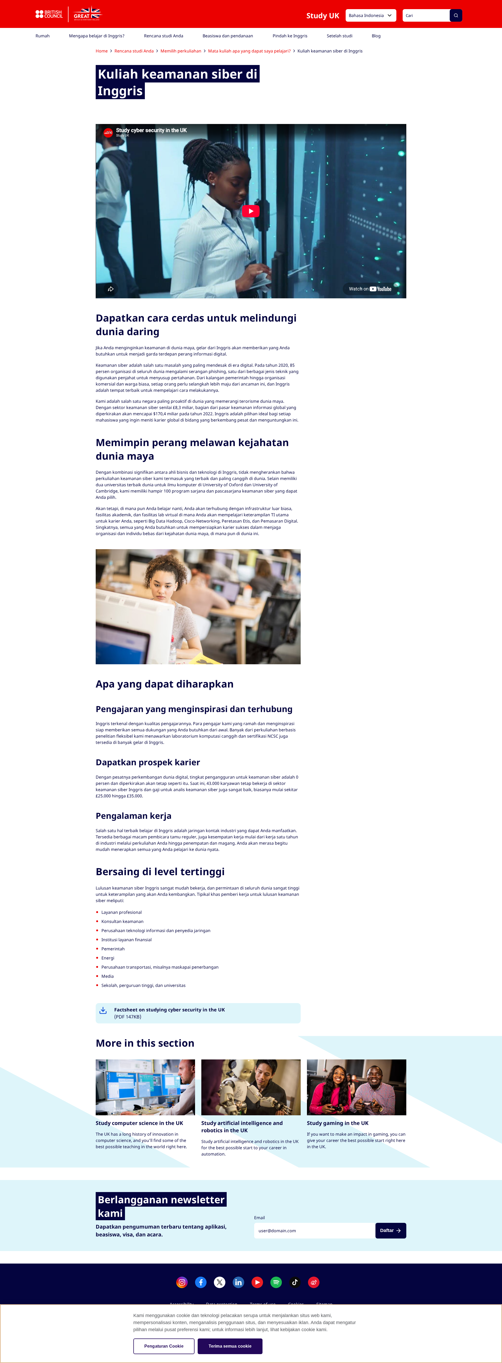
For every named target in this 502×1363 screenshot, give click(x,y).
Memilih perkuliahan (181, 51)
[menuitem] (42, 36)
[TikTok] (295, 1282)
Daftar (387, 1230)
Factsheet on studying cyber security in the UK (169, 1013)
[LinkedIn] (238, 1282)
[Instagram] (182, 1282)
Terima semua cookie (230, 1346)
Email (259, 1217)
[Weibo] (314, 1282)
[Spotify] (276, 1282)
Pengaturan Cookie (164, 1346)
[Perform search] (456, 15)
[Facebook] (201, 1282)
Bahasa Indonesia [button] (366, 15)
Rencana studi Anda (134, 51)
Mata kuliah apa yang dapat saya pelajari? (249, 51)
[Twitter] (219, 1282)
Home (102, 51)
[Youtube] (257, 1282)
